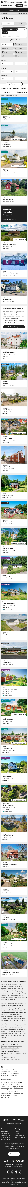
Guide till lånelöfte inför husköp (10, 1048)
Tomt (11, 1084)
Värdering (19, 5)
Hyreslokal (5, 1090)
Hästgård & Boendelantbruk (10, 1091)
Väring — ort (14, 1075)
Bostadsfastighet (7, 1088)
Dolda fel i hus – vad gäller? (9, 1050)
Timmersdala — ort (17, 1073)
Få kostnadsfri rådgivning (14, 327)
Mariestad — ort (17, 1071)
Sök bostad (4, 5)
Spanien (25, 13)
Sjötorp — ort (5, 1073)
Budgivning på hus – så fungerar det (11, 1046)
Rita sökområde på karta (19, 40)
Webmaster (18, 1182)
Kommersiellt (5, 1086)
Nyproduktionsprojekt (18, 1086)
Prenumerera (14, 1154)
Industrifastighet (6, 1093)
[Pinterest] (19, 1172)
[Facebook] (7, 1172)
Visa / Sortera (7, 92)
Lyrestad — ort (6, 1071)
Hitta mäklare (5, 1133)
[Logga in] (25, 2)
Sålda (20, 23)
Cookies (12, 1182)
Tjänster (17, 1133)
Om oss (17, 1131)
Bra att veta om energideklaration (11, 1059)
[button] (25, 6)
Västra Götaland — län (8, 1070)
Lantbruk (18, 1084)
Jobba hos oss (19, 1137)
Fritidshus (13, 1082)
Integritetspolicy (9, 1181)
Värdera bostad (5, 1139)
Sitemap (24, 1182)
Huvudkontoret (5, 1137)
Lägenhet (4, 1084)
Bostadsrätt (5, 1082)
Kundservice (4, 1131)
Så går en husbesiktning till (8, 1057)
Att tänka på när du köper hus (9, 1044)
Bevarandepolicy (18, 1181)
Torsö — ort (5, 1075)
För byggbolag (5, 1135)
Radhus (21, 1082)
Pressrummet (18, 1135)
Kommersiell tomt (18, 1093)
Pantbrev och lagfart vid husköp (10, 1051)
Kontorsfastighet (6, 1095)
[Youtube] (11, 1172)
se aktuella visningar (14, 10)
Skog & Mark (5, 1097)
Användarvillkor (5, 1182)
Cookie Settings (14, 1184)
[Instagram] (15, 1172)
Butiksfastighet (18, 1088)
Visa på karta (23, 92)
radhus (11, 1016)
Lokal (15, 1095)
